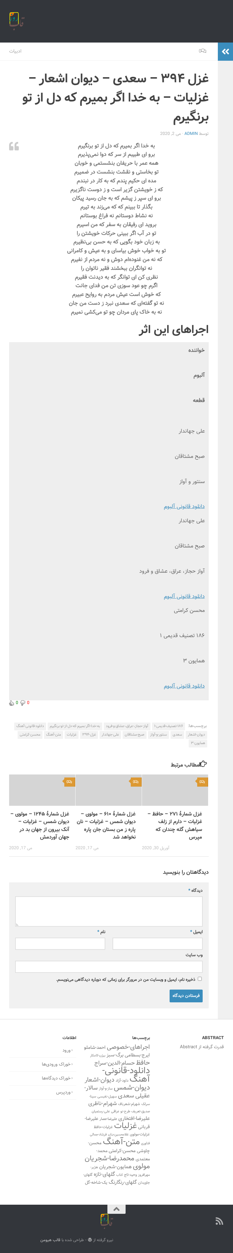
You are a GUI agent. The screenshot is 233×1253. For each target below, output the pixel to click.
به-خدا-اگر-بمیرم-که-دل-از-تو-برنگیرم (75, 726)
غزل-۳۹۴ (89, 734)
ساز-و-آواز (106, 1088)
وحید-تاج (130, 1175)
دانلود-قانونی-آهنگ (30, 726)
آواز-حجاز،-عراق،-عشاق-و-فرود (127, 726)
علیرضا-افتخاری (134, 1118)
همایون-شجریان (115, 1167)
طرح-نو (125, 1111)
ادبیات (15, 51)
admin (191, 134)
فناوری (145, 1143)
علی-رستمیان (101, 1111)
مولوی (141, 1166)
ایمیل (196, 932)
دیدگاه (195, 890)
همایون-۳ (198, 743)
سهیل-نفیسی (107, 1096)
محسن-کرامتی (30, 734)
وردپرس (63, 1092)
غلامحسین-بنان (118, 1134)
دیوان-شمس (132, 1087)
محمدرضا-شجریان (109, 1158)
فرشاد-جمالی (98, 1134)
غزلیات (71, 734)
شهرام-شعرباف (129, 1104)
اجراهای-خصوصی (128, 1047)
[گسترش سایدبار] (225, 52)
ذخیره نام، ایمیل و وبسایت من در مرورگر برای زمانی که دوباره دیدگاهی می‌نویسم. (125, 980)
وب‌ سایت (194, 955)
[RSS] (219, 1221)
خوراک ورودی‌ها (56, 1064)
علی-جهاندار (110, 734)
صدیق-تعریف (140, 1111)
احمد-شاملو (95, 1047)
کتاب (119, 1175)
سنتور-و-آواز (158, 734)
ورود (66, 1050)
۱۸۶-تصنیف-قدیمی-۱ (168, 726)
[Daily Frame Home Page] (208, 1221)
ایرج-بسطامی (137, 1055)
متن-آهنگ (53, 734)
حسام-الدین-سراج (114, 1063)
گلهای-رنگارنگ (123, 1182)
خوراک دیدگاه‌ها (56, 1078)
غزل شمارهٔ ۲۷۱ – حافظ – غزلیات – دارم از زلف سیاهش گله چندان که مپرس (174, 826)
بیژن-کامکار (97, 1055)
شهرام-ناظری (102, 1103)
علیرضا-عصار (108, 1119)
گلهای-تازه (104, 1174)
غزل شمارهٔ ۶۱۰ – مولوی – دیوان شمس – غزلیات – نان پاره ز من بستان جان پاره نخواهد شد (106, 826)
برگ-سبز (114, 1055)
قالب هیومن (50, 1240)
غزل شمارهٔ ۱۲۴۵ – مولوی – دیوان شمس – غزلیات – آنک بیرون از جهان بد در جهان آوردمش (39, 826)
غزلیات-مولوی (140, 1134)
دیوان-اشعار (196, 734)
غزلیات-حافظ (103, 1127)
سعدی (177, 734)
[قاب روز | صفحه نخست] (17, 21)
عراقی (115, 1111)
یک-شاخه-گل (96, 1182)
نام (101, 932)
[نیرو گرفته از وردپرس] (90, 1240)
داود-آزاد (122, 1080)
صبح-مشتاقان (134, 734)
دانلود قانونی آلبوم (184, 507)
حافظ (143, 1063)
